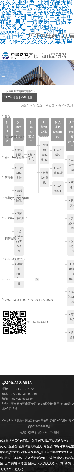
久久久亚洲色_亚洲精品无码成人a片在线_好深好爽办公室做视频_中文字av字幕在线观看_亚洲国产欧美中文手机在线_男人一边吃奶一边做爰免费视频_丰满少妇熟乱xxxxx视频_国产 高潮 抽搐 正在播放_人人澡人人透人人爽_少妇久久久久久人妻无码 (37, 458)
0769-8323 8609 (14, 299)
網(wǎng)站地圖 (48, 432)
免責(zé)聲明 (27, 432)
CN (4, 96)
